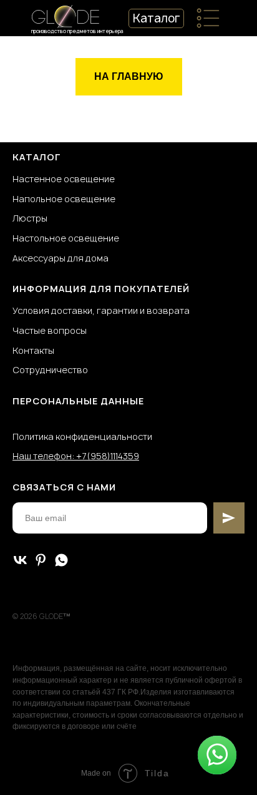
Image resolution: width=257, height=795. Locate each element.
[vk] (20, 560)
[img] (208, 18)
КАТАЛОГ (36, 157)
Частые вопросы (49, 330)
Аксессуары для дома (60, 258)
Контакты (33, 350)
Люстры (29, 218)
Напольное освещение (63, 199)
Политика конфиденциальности (82, 436)
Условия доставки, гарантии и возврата (101, 310)
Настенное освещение (63, 179)
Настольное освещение (65, 238)
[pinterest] (41, 560)
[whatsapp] (61, 560)
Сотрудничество (50, 370)
